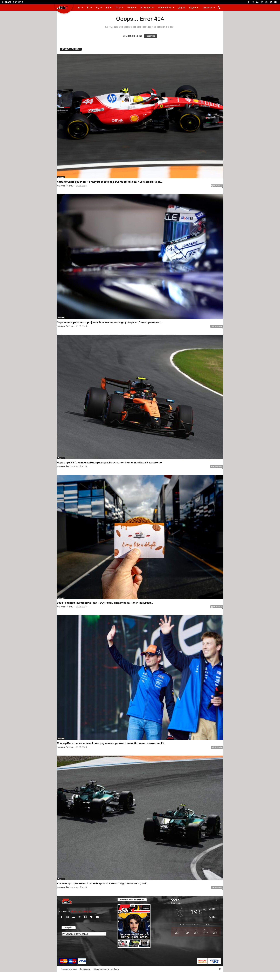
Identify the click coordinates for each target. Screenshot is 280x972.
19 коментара (217, 186)
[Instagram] (253, 2)
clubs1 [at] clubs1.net (81, 911)
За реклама (85, 969)
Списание (207, 7)
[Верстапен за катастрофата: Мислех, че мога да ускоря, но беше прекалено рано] (140, 256)
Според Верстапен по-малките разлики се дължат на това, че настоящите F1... (111, 743)
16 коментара (217, 326)
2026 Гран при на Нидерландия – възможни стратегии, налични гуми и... (105, 602)
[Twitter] (271, 2)
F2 (88, 7)
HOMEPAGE (150, 36)
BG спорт (146, 7)
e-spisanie (18, 2)
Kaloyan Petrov (65, 185)
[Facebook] (248, 2)
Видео (192, 7)
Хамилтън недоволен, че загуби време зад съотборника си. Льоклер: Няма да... (109, 181)
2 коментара (217, 887)
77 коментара (217, 466)
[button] (219, 7)
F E (107, 7)
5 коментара (217, 747)
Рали (118, 7)
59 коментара (217, 607)
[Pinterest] (262, 2)
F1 (79, 7)
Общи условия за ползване (106, 969)
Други (181, 7)
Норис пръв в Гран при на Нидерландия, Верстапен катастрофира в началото (109, 462)
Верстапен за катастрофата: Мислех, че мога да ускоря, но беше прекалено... (110, 322)
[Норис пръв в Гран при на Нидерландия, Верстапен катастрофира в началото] (140, 397)
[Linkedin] (257, 2)
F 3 (97, 7)
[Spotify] (266, 2)
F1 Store (6, 2)
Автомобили (164, 7)
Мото (130, 7)
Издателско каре (69, 969)
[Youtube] (275, 2)
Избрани (61, 177)
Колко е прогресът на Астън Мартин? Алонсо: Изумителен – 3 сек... (102, 883)
